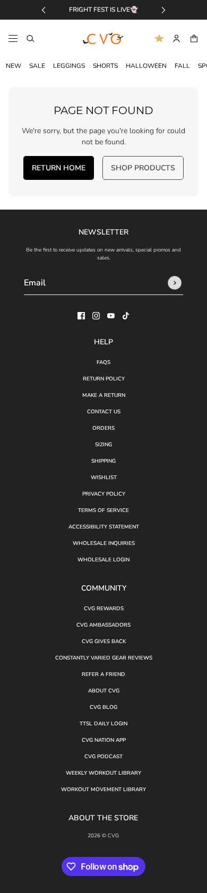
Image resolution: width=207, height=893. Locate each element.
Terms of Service (103, 510)
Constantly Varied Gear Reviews (103, 658)
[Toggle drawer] (13, 38)
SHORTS (105, 66)
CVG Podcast (103, 756)
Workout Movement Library (103, 789)
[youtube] (111, 316)
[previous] (43, 10)
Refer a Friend (103, 674)
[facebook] (81, 316)
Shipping (103, 461)
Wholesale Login (103, 559)
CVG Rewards (104, 608)
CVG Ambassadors (103, 625)
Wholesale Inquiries (104, 543)
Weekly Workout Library (103, 773)
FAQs (103, 362)
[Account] (176, 38)
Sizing (103, 444)
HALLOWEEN (146, 66)
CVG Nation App (104, 740)
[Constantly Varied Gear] (103, 38)
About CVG (103, 691)
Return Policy (104, 379)
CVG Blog (103, 707)
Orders (103, 428)
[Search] (30, 38)
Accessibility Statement (103, 527)
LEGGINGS (69, 66)
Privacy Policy (103, 494)
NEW (13, 66)
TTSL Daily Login (103, 723)
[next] (163, 10)
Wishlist (104, 477)
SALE (37, 66)
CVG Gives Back (104, 641)
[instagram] (96, 316)
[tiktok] (126, 316)
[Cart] (194, 38)
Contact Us (103, 411)
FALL (182, 66)
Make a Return (103, 395)
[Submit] (175, 283)
